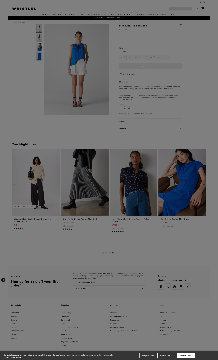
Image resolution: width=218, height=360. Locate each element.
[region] (109, 355)
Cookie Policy (15, 357)
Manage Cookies (147, 355)
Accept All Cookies (185, 355)
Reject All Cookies (166, 355)
